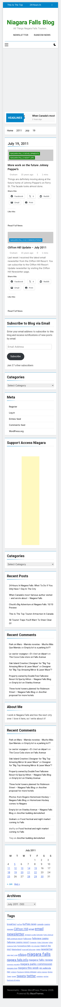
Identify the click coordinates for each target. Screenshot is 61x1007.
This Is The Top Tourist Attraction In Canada (31, 614)
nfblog (22, 954)
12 (15, 868)
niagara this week (28, 968)
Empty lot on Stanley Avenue (26, 682)
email (31, 929)
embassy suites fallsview (34, 935)
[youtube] (37, 15)
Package (20, 972)
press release (30, 972)
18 (8, 872)
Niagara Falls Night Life (22, 158)
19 (15, 872)
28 (28, 876)
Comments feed (17, 425)
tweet (14, 976)
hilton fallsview (42, 942)
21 (28, 872)
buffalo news (29, 924)
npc (9, 971)
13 (22, 868)
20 (22, 872)
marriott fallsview (29, 949)
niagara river (12, 968)
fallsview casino (40, 938)
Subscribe (15, 356)
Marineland (16, 949)
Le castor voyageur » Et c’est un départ (28, 653)
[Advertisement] (30, 80)
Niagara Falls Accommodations (25, 240)
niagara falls (39, 954)
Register (13, 406)
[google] (34, 15)
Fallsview (27, 939)
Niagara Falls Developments (24, 154)
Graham (13, 174)
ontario (13, 972)
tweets (21, 976)
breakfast (11, 924)
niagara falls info (17, 960)
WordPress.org (16, 431)
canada (40, 924)
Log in (12, 412)
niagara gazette (13, 964)
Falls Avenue (48, 935)
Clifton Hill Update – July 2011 (27, 247)
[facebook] (23, 15)
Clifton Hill (21, 929)
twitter (31, 976)
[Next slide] (54, 5)
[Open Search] (50, 44)
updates (39, 976)
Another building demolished (31, 813)
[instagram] (27, 15)
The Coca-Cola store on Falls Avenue (27, 657)
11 (8, 868)
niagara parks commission (36, 964)
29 (35, 876)
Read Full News (15, 225)
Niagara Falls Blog (30, 22)
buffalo (19, 924)
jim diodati (35, 946)
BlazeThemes (37, 993)
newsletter (47, 949)
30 (42, 876)
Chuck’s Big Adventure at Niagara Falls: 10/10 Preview (34, 5)
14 (28, 868)
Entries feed (15, 419)
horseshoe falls (24, 946)
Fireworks (33, 942)
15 (35, 868)
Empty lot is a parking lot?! (37, 647)
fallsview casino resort (18, 942)
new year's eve (12, 955)
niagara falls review (41, 960)
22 (35, 872)
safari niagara (42, 972)
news (38, 949)
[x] (30, 15)
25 (8, 876)
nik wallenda (45, 968)
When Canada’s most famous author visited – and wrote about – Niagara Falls (15, 5)
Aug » (17, 884)
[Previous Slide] (50, 5)
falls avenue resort (15, 939)
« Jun (9, 884)
